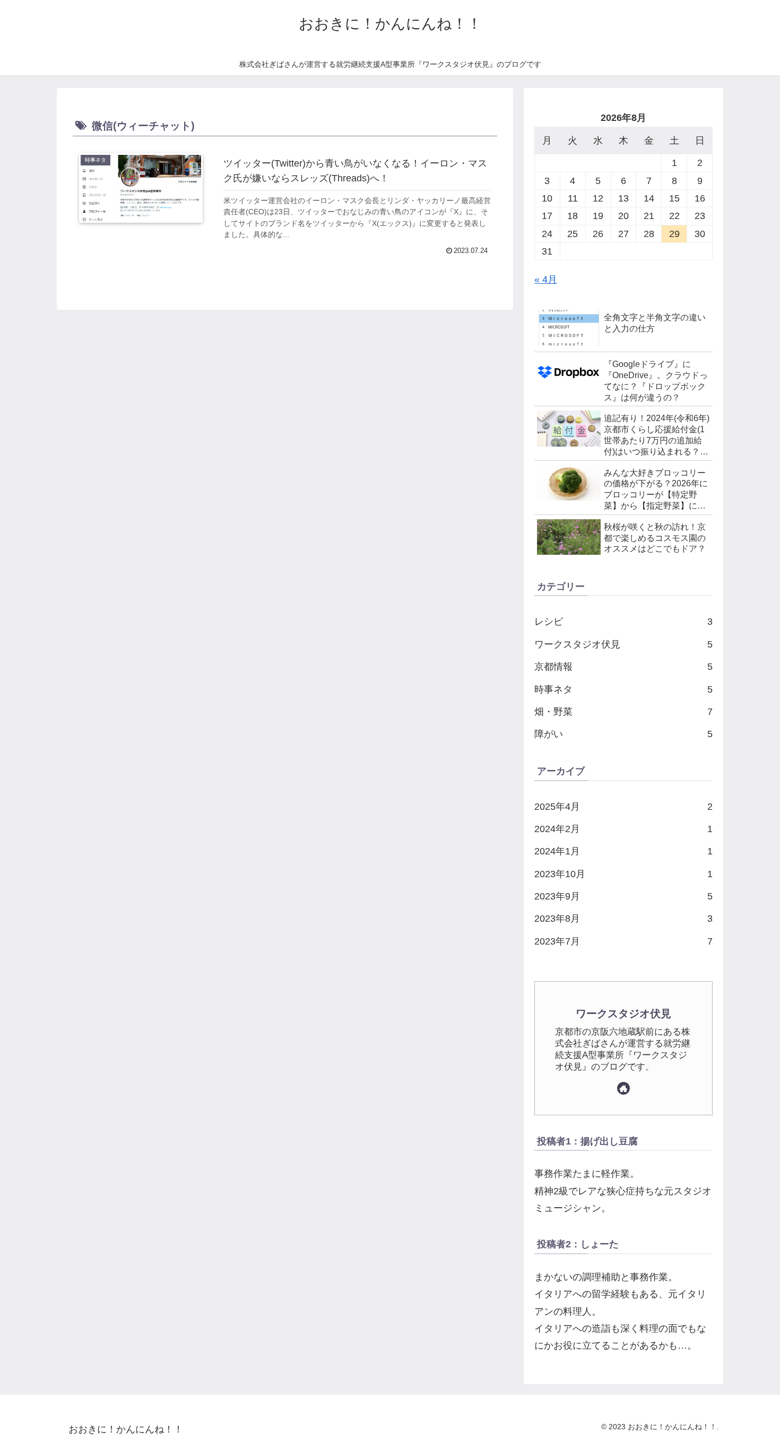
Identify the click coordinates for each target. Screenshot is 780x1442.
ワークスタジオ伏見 (623, 1013)
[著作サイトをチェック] (623, 1088)
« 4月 (545, 279)
